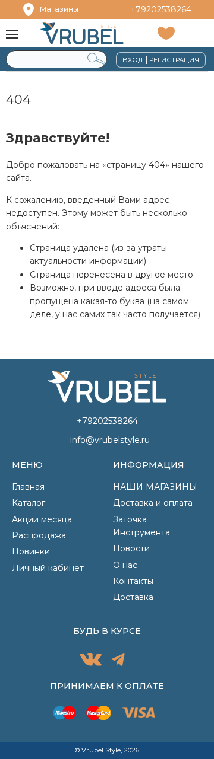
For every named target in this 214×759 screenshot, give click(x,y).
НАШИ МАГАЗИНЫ (155, 486)
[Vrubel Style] (82, 33)
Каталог (28, 503)
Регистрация (174, 60)
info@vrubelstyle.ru (110, 440)
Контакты (133, 581)
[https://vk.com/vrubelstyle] (91, 661)
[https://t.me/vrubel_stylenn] (118, 661)
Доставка (133, 597)
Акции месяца (42, 519)
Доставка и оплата (153, 503)
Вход (132, 60)
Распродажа (39, 535)
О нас (125, 565)
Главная (28, 486)
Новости (131, 548)
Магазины (59, 9)
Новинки (31, 551)
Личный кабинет (48, 568)
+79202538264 (160, 9)
